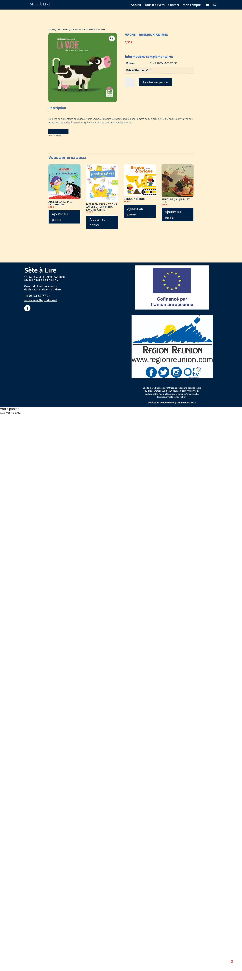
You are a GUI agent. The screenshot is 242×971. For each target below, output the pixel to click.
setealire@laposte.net (40, 300)
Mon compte (192, 5)
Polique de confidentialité (161, 402)
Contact (173, 5)
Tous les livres (155, 5)
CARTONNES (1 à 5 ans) (68, 29)
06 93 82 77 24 (39, 296)
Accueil (136, 5)
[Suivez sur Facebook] (27, 308)
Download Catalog (58, 131)
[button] (112, 38)
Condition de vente (186, 402)
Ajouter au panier (155, 82)
